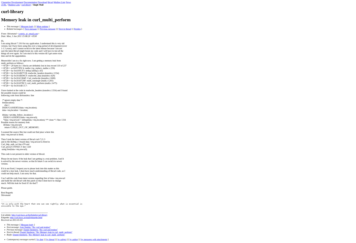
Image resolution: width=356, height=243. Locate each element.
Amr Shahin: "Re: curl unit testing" (35, 227)
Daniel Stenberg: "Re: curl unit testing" (41, 230)
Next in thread (65, 29)
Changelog (6, 2)
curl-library (26, 5)
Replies (77, 29)
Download (42, 2)
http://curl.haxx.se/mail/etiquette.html (26, 217)
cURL (4, 5)
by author (74, 239)
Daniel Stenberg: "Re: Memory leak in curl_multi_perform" (46, 232)
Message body (27, 26)
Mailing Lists (59, 2)
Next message (31, 29)
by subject (62, 239)
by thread (50, 239)
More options (42, 26)
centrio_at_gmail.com (28, 34)
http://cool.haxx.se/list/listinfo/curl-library (29, 215)
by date (40, 239)
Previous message (47, 29)
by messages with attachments (94, 239)
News (68, 2)
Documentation (30, 2)
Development (17, 2)
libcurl (50, 2)
